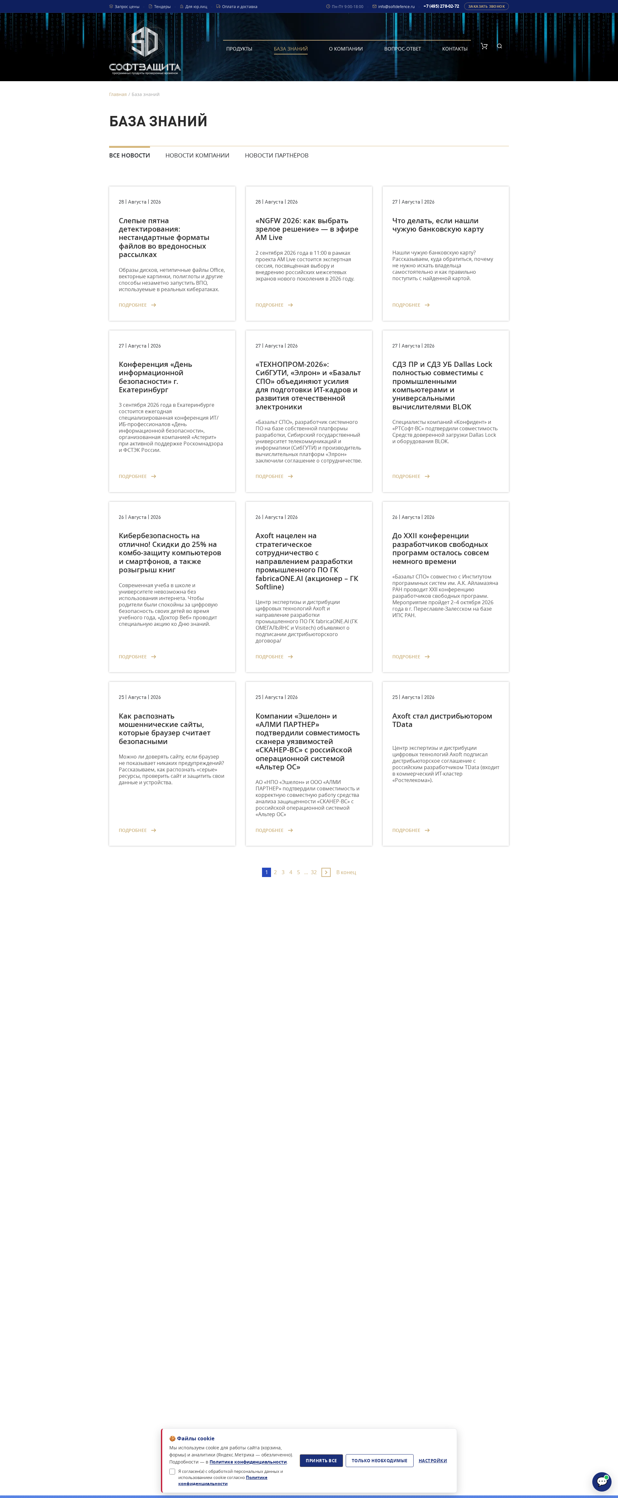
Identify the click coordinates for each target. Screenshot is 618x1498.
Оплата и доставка (240, 6)
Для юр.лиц (196, 6)
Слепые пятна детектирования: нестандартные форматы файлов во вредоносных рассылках (164, 238)
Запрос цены (127, 6)
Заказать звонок (486, 6)
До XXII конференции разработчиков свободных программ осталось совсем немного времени (440, 548)
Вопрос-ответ (402, 48)
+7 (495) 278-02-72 (441, 6)
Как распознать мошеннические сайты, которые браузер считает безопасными (165, 728)
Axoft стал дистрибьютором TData (442, 720)
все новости (129, 155)
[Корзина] (484, 46)
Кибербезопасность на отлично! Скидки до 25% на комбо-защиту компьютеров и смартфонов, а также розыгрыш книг (170, 553)
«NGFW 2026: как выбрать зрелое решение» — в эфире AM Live (307, 229)
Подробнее (133, 305)
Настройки (433, 1461)
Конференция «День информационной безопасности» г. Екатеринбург (155, 377)
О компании (346, 48)
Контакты (455, 48)
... (306, 872)
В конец (346, 872)
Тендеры (162, 6)
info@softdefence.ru (396, 6)
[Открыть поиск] (499, 46)
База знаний (291, 48)
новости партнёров (277, 155)
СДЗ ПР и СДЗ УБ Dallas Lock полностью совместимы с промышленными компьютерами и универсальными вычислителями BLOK (442, 385)
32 (314, 872)
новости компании (197, 155)
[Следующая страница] (326, 872)
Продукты (239, 48)
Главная (118, 94)
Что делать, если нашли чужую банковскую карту (438, 225)
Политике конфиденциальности (248, 1462)
